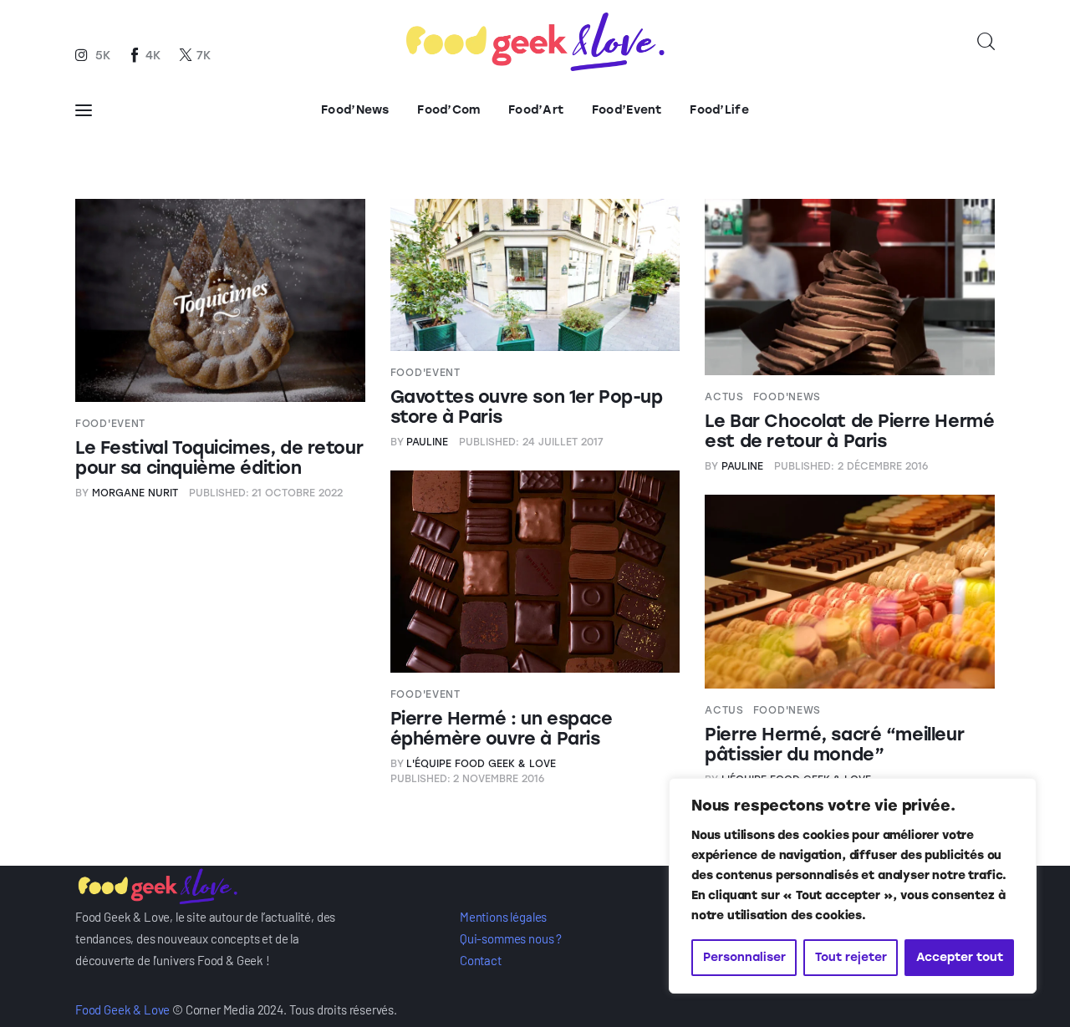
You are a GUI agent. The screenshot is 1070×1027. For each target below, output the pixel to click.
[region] (853, 886)
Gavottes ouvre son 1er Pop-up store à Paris (526, 406)
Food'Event (110, 424)
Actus (724, 397)
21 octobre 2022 (266, 493)
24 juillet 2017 (531, 442)
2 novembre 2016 (467, 779)
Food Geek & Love (122, 1009)
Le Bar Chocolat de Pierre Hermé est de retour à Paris (849, 430)
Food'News (787, 397)
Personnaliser (744, 957)
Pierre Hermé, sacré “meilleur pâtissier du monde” (834, 744)
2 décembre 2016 (851, 466)
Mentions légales (503, 916)
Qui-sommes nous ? (511, 938)
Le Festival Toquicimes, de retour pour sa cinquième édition (219, 457)
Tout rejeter (851, 957)
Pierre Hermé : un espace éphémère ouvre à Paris (501, 728)
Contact (481, 960)
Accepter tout (959, 957)
